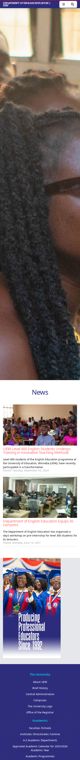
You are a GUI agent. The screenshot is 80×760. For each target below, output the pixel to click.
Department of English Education (26, 4)
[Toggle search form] (72, 4)
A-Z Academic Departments (40, 740)
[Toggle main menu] (63, 4)
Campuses (40, 700)
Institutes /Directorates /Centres (40, 734)
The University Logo (40, 706)
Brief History (40, 688)
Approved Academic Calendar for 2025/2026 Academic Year (40, 748)
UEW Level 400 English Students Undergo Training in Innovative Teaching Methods (36, 450)
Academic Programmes (40, 756)
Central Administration (40, 694)
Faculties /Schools (40, 728)
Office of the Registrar (40, 712)
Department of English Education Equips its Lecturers (38, 523)
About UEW (40, 682)
